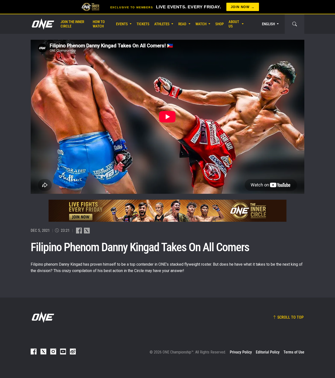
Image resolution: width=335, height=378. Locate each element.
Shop (219, 24)
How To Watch (99, 24)
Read (182, 24)
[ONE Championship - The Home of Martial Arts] (42, 24)
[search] (294, 24)
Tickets (143, 24)
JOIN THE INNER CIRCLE (72, 24)
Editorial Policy (268, 352)
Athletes (161, 24)
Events (122, 24)
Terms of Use (293, 352)
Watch (200, 24)
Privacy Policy (241, 352)
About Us (234, 24)
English (268, 24)
